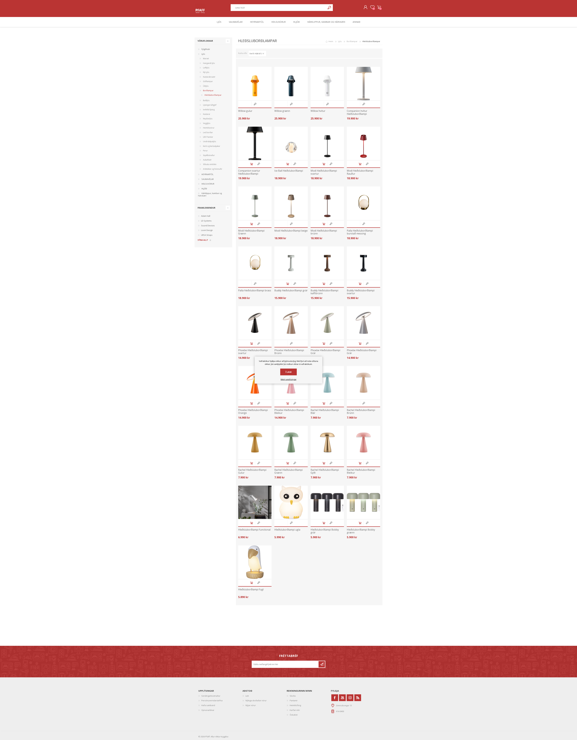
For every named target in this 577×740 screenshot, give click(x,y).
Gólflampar (208, 81)
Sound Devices (208, 225)
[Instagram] (350, 697)
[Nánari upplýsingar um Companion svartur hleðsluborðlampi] (255, 143)
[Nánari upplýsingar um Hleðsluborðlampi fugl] (255, 562)
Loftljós (206, 67)
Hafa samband (208, 705)
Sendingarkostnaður (210, 695)
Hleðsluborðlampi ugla (287, 529)
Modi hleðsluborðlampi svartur (324, 172)
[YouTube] (342, 697)
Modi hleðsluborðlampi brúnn (324, 232)
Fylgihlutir (205, 49)
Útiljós (205, 86)
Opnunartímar (207, 710)
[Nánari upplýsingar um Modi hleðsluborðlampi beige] (291, 203)
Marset (206, 58)
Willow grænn (282, 111)
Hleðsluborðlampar (212, 95)
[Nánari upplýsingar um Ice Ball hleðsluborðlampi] (291, 143)
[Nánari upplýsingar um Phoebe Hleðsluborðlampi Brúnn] (291, 323)
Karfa (379, 7)
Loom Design (207, 230)
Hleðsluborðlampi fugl (251, 589)
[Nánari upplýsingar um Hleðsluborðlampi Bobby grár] (327, 502)
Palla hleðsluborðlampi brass (254, 290)
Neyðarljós (207, 118)
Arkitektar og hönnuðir (212, 169)
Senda (322, 664)
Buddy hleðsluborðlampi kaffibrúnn (324, 292)
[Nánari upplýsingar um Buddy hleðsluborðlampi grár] (291, 263)
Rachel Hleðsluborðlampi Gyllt (325, 471)
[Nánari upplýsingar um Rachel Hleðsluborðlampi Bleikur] (363, 442)
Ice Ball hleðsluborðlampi (288, 170)
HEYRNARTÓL (207, 174)
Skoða (293, 695)
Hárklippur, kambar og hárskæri (210, 194)
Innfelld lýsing (209, 109)
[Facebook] (334, 697)
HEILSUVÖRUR (207, 183)
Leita (329, 7)
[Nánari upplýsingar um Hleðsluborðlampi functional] (255, 502)
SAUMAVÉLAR (207, 179)
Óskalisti (294, 714)
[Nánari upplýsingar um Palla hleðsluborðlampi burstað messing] (363, 203)
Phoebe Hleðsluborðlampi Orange (253, 411)
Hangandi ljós (209, 63)
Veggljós (206, 123)
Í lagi (288, 372)
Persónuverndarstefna (212, 700)
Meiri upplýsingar (288, 379)
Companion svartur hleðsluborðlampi (249, 172)
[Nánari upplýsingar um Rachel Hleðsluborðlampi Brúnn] (363, 382)
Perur (205, 150)
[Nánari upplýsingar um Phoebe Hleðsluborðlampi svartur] (255, 323)
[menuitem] (220, 696)
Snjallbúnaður (209, 155)
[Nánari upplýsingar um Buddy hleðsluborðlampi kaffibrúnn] (327, 263)
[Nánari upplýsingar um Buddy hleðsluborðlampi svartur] (363, 263)
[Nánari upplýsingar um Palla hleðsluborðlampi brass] (255, 263)
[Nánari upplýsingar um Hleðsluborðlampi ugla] (291, 502)
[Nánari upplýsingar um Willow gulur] (255, 83)
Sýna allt (203, 240)
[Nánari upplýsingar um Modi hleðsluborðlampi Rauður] (363, 143)
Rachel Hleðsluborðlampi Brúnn (361, 411)
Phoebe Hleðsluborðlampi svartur (253, 352)
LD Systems (206, 220)
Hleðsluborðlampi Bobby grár (325, 531)
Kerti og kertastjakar (211, 146)
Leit (247, 695)
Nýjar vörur (251, 705)
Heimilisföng (295, 705)
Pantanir (294, 700)
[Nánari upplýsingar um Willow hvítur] (327, 83)
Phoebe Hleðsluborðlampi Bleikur (289, 411)
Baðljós (206, 100)
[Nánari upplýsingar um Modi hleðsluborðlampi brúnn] (327, 203)
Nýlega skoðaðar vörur (256, 700)
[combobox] (278, 7)
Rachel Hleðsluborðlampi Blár (325, 411)
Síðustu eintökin (209, 164)
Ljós (203, 54)
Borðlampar (208, 90)
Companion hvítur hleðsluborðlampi (357, 112)
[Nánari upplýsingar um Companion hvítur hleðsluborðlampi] (363, 83)
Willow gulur (245, 111)
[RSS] (357, 697)
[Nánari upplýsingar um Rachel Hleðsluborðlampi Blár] (327, 382)
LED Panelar (208, 137)
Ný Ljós (206, 72)
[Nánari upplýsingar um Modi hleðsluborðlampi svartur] (327, 143)
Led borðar (208, 132)
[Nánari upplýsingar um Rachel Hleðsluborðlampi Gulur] (255, 442)
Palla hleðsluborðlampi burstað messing (360, 232)
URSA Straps (206, 235)
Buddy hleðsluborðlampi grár (291, 290)
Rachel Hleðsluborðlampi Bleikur (361, 471)
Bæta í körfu (251, 164)
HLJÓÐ (204, 188)
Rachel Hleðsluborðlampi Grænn (288, 471)
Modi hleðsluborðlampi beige (291, 230)
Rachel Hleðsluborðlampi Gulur (252, 471)
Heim (330, 41)
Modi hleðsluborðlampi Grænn (251, 232)
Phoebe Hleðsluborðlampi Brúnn (289, 352)
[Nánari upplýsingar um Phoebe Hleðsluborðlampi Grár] (327, 323)
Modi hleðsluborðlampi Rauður (360, 172)
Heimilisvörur (208, 128)
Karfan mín (295, 710)
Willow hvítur (318, 111)
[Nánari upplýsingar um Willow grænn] (291, 83)
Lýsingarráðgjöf (209, 105)
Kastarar (206, 114)
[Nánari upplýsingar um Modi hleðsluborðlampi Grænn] (255, 203)
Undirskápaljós (209, 141)
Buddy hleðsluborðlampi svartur (360, 292)
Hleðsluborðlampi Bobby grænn (361, 531)
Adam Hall (205, 216)
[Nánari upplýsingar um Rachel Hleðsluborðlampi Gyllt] (327, 442)
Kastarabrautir (209, 77)
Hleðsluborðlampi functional (254, 529)
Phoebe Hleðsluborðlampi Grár (325, 352)
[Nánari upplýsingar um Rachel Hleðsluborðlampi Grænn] (291, 442)
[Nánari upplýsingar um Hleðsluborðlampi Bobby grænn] (363, 502)
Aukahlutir (207, 160)
